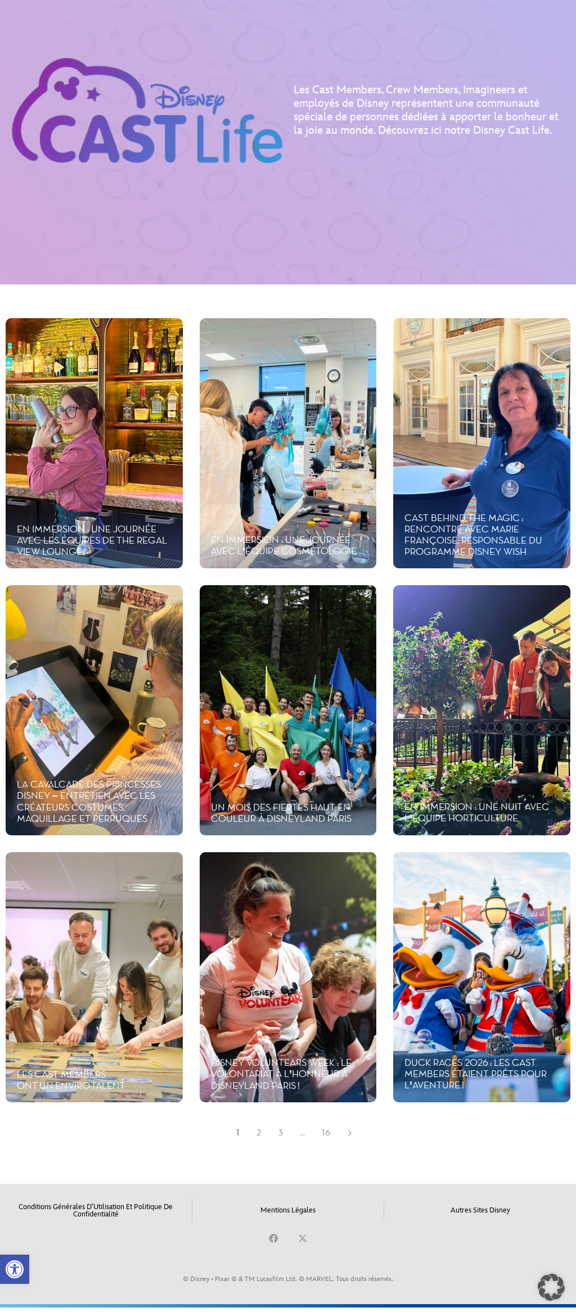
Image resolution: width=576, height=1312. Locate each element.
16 (326, 1133)
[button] (14, 1269)
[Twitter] (303, 1238)
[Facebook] (273, 1238)
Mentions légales (288, 1210)
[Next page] (349, 1133)
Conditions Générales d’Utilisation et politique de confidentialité (96, 1210)
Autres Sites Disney (480, 1210)
